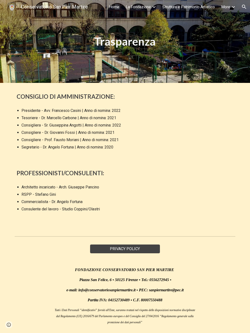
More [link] (225, 7)
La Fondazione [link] (138, 7)
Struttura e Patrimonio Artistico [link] (188, 7)
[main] (125, 41)
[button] (244, 7)
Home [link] (114, 7)
